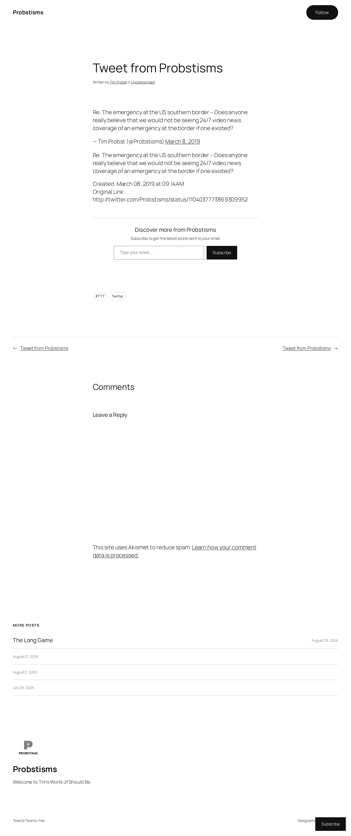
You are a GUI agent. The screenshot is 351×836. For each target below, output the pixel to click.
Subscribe (222, 252)
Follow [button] (322, 12)
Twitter (117, 296)
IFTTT (100, 296)
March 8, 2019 (182, 141)
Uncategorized (143, 82)
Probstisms (28, 12)
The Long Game (33, 640)
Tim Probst (118, 82)
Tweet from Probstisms (44, 348)
